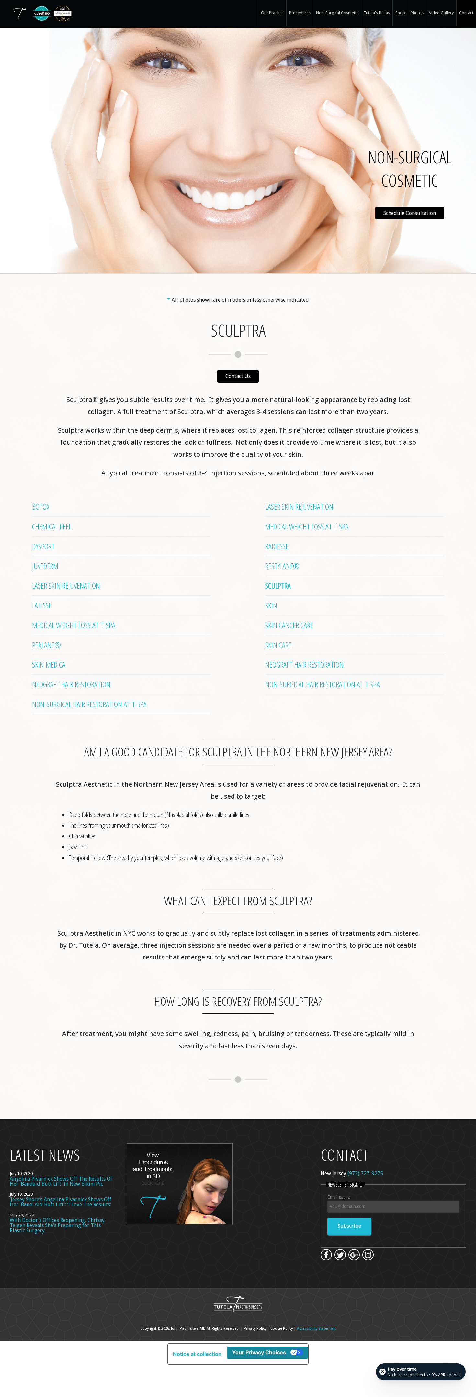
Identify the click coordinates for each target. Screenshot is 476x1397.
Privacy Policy (255, 1328)
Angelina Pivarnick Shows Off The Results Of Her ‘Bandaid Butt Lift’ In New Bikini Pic (61, 1181)
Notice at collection (197, 1354)
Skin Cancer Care (289, 625)
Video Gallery (441, 12)
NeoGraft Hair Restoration (71, 684)
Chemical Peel (51, 526)
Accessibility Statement (316, 1328)
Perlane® (46, 644)
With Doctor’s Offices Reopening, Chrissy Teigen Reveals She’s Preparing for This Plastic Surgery (57, 1225)
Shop (400, 12)
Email (339, 1197)
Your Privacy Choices (259, 1352)
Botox (40, 506)
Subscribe (349, 1226)
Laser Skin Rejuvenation (66, 585)
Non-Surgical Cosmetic (337, 12)
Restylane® (282, 565)
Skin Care (278, 644)
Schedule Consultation (409, 213)
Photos (417, 12)
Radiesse (277, 546)
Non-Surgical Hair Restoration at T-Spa (89, 704)
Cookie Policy (281, 1328)
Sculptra (278, 585)
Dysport (43, 546)
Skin (271, 605)
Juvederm (45, 565)
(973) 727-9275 (365, 1173)
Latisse (41, 605)
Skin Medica (48, 664)
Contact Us (238, 376)
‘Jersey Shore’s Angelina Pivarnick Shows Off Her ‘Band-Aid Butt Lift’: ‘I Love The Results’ (60, 1202)
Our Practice (272, 12)
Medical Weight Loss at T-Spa (73, 625)
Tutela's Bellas (377, 12)
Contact (466, 12)
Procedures (300, 12)
